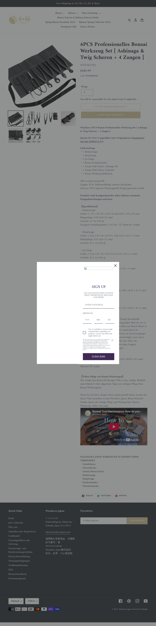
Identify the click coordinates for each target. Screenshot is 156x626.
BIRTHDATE (88, 313)
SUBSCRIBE (98, 356)
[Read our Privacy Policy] (112, 340)
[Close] (115, 265)
